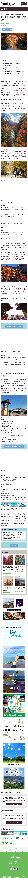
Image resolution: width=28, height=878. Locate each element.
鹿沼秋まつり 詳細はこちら (13, 326)
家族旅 (20, 532)
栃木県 (5, 537)
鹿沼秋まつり (8, 65)
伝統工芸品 (16, 535)
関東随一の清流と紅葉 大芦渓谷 (12, 63)
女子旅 (15, 532)
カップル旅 (6, 534)
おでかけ (9, 535)
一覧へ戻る (13, 545)
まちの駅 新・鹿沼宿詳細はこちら (13, 446)
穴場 (18, 534)
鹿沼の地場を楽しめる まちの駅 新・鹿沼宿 (14, 68)
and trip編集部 (7, 538)
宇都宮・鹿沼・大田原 (14, 537)
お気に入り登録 (8, 29)
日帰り (12, 534)
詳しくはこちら (13, 804)
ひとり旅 (9, 532)
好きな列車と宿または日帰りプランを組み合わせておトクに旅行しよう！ (14, 72)
